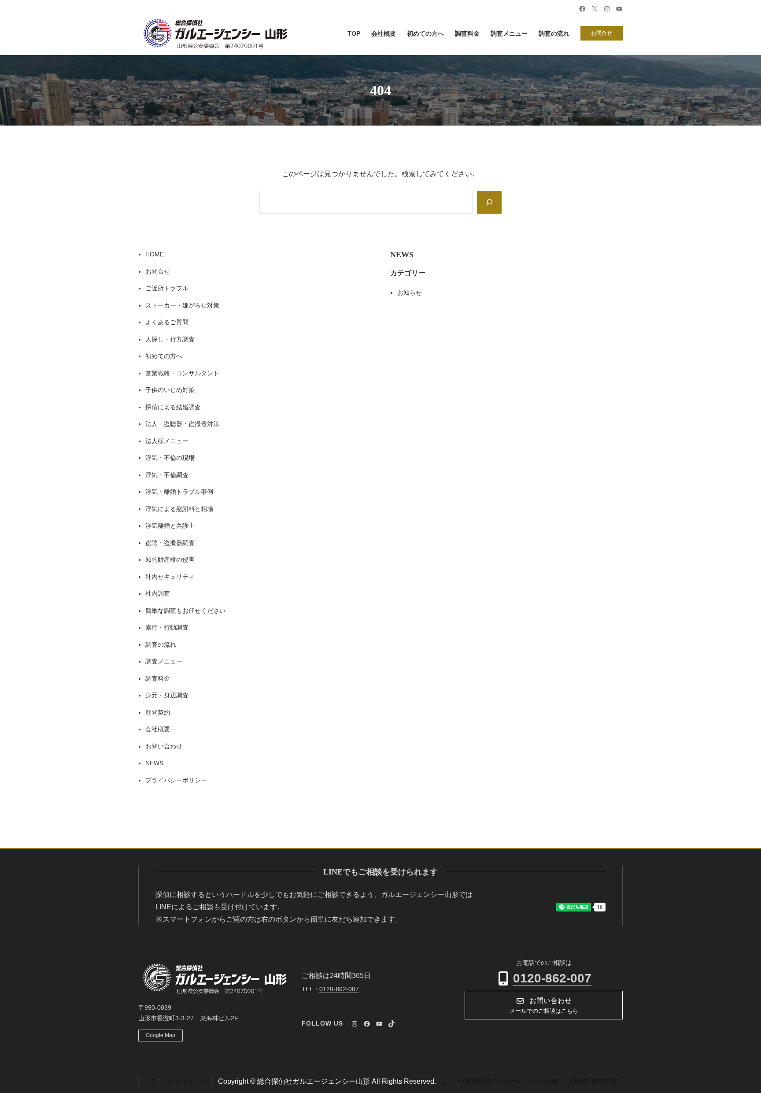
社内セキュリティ (170, 576)
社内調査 (157, 593)
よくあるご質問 (166, 322)
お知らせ (409, 292)
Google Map (160, 1035)
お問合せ (601, 33)
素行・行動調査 (166, 627)
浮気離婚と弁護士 (170, 525)
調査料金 (157, 678)
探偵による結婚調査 (173, 407)
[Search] (489, 202)
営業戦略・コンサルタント (182, 373)
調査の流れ (160, 644)
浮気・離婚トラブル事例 (179, 491)
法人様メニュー (166, 441)
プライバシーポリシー (176, 780)
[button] (544, 1005)
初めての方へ (163, 355)
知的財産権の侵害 (170, 559)
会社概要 (157, 729)
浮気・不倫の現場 (170, 457)
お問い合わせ (163, 746)
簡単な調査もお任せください (185, 610)
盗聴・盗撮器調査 (170, 542)
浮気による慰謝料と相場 (179, 508)
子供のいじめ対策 (170, 389)
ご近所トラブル (166, 288)
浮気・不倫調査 (166, 474)
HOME (154, 254)
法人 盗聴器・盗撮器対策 (182, 423)
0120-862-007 (552, 978)
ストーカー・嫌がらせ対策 (182, 305)
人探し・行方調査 (170, 339)
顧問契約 (157, 712)
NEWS (154, 763)
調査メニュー (163, 661)
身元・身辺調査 (166, 695)
